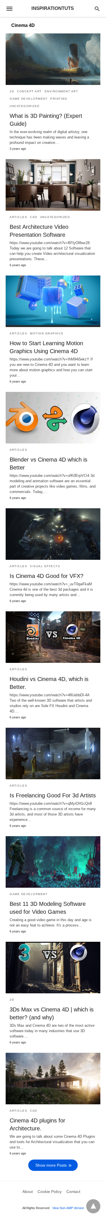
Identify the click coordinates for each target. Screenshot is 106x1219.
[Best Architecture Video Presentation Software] (53, 185)
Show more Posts (51, 1165)
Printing (58, 98)
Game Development (28, 98)
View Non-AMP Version (68, 1208)
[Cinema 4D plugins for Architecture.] (53, 1078)
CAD (33, 217)
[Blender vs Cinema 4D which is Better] (53, 417)
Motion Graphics (47, 333)
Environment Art (61, 91)
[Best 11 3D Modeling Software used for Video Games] (53, 862)
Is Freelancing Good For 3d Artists (53, 795)
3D (12, 91)
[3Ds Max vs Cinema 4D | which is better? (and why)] (53, 967)
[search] (97, 8)
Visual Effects (45, 566)
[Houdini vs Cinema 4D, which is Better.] (53, 637)
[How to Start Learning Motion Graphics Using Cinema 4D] (53, 301)
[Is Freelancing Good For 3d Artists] (53, 753)
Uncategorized (25, 106)
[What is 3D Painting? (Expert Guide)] (53, 59)
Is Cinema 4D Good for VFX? (46, 576)
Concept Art (29, 91)
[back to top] (93, 1206)
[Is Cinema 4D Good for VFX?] (53, 534)
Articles (18, 217)
